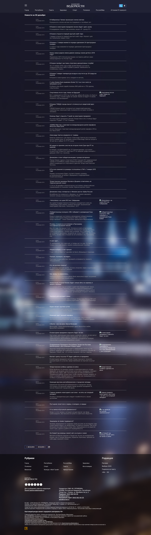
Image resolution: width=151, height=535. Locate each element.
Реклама (105, 463)
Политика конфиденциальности (34, 518)
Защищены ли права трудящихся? (61, 421)
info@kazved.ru (64, 496)
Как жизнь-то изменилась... (59, 274)
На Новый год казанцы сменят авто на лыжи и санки (68, 433)
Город (27, 10)
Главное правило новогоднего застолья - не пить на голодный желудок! (71, 393)
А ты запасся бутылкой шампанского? (63, 409)
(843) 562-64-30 (72, 494)
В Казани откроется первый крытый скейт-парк (66, 34)
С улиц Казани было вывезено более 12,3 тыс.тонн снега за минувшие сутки (70, 83)
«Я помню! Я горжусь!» (118, 10)
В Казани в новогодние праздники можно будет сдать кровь (71, 27)
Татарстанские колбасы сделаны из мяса (64, 367)
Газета (51, 10)
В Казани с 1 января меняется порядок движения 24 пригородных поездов (73, 43)
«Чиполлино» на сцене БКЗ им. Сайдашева (65, 200)
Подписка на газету (109, 469)
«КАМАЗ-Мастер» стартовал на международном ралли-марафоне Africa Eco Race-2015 (73, 125)
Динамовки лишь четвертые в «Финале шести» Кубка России (71, 192)
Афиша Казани (68, 469)
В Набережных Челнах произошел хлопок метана (67, 20)
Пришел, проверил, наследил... (60, 256)
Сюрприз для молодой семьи (60, 296)
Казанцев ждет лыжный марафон (61, 315)
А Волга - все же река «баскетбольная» (63, 324)
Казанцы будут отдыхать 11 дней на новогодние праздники (70, 116)
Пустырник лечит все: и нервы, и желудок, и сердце (68, 404)
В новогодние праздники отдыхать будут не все (66, 332)
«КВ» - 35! (105, 472)
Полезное (86, 10)
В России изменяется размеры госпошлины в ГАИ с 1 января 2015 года (73, 170)
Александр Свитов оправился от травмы (64, 135)
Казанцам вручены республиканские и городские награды (70, 382)
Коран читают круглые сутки (60, 306)
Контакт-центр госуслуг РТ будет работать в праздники (69, 356)
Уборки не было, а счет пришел (61, 249)
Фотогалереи (87, 466)
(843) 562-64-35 (78, 497)
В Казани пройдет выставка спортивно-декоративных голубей (71, 63)
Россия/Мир (100, 10)
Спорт (75, 10)
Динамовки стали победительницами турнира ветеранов (70, 157)
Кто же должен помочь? (58, 265)
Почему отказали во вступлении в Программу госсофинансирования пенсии (66, 225)
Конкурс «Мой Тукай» (51, 469)
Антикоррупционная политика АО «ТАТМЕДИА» (39, 521)
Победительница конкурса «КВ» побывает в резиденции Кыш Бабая (71, 213)
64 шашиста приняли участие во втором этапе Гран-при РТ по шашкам (72, 146)
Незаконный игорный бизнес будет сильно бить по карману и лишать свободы (71, 283)
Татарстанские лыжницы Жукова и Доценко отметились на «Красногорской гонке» (70, 182)
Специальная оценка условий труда (35, 520)
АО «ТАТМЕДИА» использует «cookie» (36, 516)
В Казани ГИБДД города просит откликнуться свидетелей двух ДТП (72, 105)
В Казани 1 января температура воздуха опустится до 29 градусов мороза (73, 74)
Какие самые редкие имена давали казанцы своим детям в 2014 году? (72, 53)
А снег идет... (54, 241)
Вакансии (28, 469)
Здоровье (63, 10)
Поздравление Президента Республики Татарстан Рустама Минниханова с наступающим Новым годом (70, 345)
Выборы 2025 (106, 466)
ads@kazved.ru (64, 499)
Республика (39, 10)
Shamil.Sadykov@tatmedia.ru (34, 490)
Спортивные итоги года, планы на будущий (65, 92)
